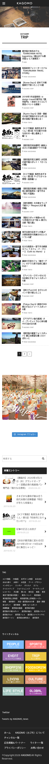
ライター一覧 (36, 743)
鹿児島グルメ (8, 615)
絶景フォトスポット (30, 605)
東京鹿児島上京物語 (10, 599)
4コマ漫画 (6, 579)
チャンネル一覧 (11, 738)
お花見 (23, 582)
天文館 (16, 592)
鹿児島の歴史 (30, 608)
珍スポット (7, 605)
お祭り (16, 582)
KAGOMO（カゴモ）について (30, 733)
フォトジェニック (23, 589)
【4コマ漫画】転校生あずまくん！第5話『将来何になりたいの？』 (30, 517)
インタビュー (8, 586)
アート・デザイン (35, 582)
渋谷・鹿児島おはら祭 (26, 602)
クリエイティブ (8, 589)
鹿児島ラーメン (8, 618)
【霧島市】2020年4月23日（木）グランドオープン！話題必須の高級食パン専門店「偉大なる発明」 (22, 483)
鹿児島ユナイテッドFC (36, 615)
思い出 (23, 592)
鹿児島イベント (40, 611)
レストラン (7, 592)
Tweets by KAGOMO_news (15, 719)
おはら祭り (7, 582)
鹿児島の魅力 (27, 611)
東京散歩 (37, 595)
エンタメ (18, 586)
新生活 (31, 592)
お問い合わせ (37, 748)
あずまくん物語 (27, 579)
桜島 (4, 602)
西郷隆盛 (6, 608)
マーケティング (38, 589)
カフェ (35, 586)
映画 (37, 592)
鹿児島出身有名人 (23, 618)
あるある (38, 579)
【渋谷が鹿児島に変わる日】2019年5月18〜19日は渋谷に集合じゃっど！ (24, 546)
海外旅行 (12, 602)
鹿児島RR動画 (17, 608)
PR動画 (16, 579)
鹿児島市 (36, 618)
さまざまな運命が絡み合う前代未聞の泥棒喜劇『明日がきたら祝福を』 (23, 501)
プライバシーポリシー (15, 748)
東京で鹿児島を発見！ (11, 595)
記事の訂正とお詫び (26, 531)
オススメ (27, 586)
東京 (43, 592)
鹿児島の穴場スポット (11, 611)
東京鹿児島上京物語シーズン (30, 599)
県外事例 (17, 605)
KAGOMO (26, 755)
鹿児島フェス (20, 615)
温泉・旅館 (41, 602)
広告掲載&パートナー (14, 743)
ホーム (7, 733)
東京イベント (27, 595)
